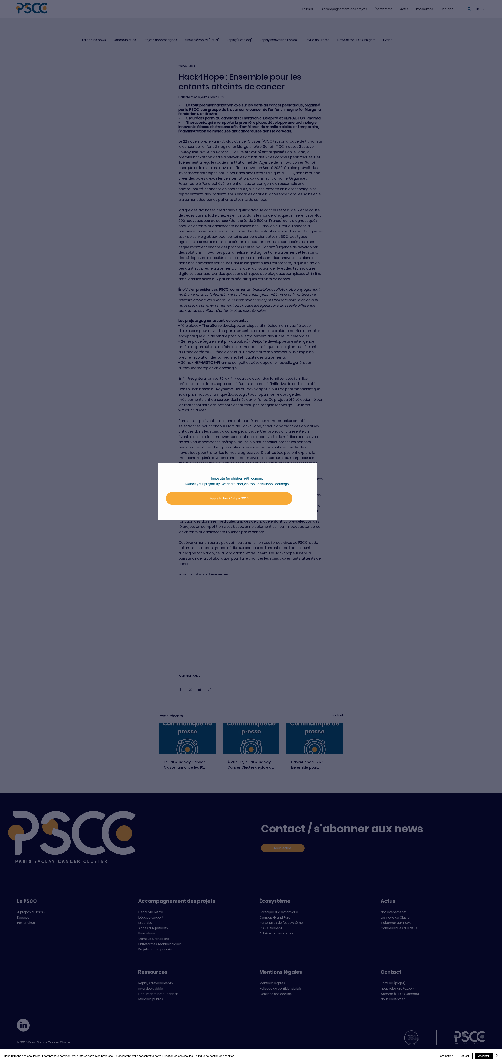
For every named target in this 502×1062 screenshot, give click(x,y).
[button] (308, 471)
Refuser (464, 1056)
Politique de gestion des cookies (214, 1056)
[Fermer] (497, 1056)
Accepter (483, 1056)
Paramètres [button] (445, 1056)
